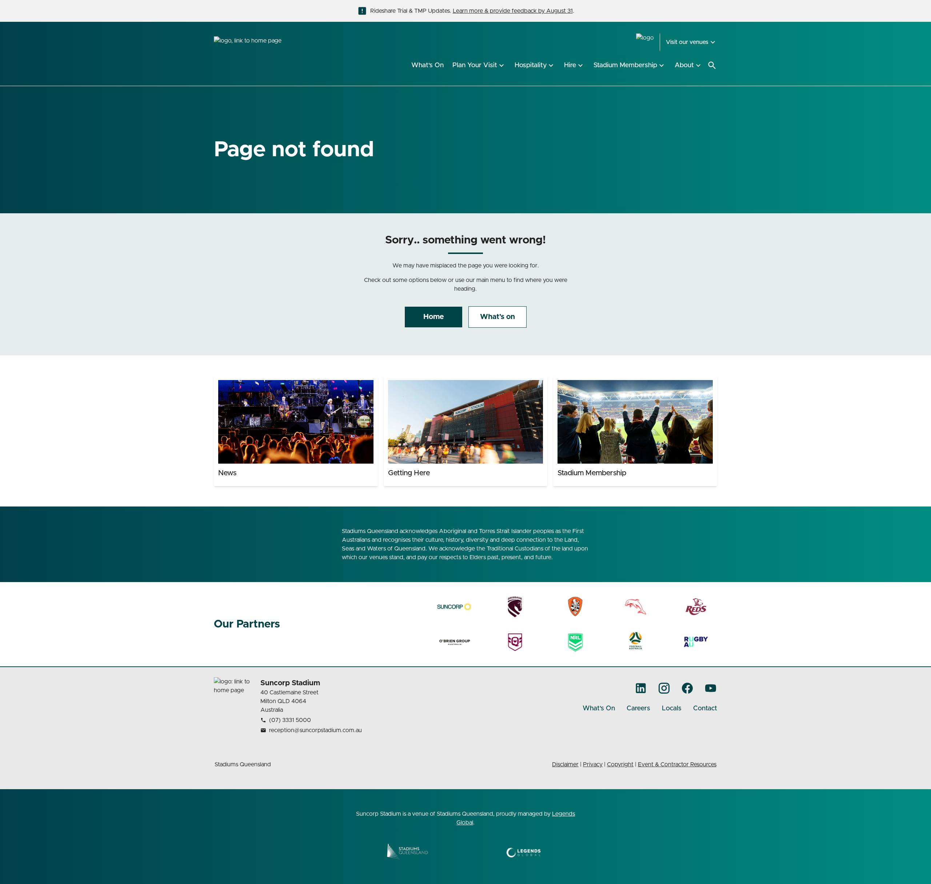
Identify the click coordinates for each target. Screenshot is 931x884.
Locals (672, 708)
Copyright (620, 764)
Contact (705, 708)
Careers (638, 708)
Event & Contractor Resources (677, 764)
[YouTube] (710, 688)
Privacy (593, 764)
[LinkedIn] (640, 688)
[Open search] (712, 65)
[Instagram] (664, 688)
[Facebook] (687, 688)
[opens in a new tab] (454, 606)
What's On (599, 708)
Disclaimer (565, 764)
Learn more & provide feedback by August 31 (513, 11)
